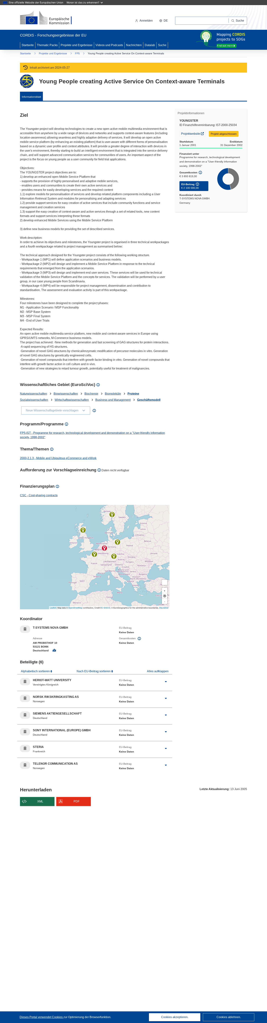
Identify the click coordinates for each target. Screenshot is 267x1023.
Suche (162, 45)
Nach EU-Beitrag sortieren (94, 671)
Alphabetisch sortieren (35, 671)
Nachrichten (134, 45)
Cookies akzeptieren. (174, 1017)
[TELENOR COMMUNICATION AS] (112, 514)
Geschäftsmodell (148, 399)
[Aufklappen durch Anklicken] (165, 681)
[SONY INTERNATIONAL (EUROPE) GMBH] (117, 542)
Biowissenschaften (66, 393)
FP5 (77, 53)
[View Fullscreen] (164, 582)
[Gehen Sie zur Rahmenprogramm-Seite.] (27, 81)
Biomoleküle (113, 393)
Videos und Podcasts (109, 45)
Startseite (28, 45)
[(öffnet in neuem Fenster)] (49, 18)
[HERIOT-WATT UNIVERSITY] (83, 530)
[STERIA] (94, 554)
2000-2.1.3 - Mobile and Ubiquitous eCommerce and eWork (58, 458)
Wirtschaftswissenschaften (72, 399)
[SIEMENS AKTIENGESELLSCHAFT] (114, 556)
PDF (77, 801)
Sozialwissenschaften (34, 399)
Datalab (150, 45)
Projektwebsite (193, 133)
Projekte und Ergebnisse (76, 45)
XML (40, 801)
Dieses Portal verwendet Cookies (41, 1017)
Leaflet (53, 607)
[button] (163, 21)
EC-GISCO (105, 607)
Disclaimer (164, 607)
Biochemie (91, 393)
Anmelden (146, 20)
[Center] (164, 596)
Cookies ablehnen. (229, 1017)
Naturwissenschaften (33, 393)
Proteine (133, 393)
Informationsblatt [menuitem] (31, 96)
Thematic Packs (47, 45)
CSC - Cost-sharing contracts (39, 495)
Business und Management (113, 399)
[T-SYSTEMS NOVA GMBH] (104, 548)
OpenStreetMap (75, 607)
